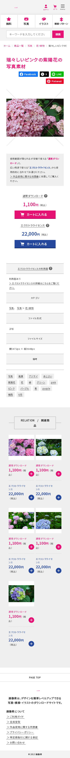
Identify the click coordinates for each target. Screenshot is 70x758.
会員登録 (15, 722)
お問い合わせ (17, 742)
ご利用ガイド (17, 716)
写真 (26, 24)
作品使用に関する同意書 (26, 176)
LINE (59, 74)
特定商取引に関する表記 (24, 737)
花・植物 (29, 308)
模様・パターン (61, 23)
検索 (58, 34)
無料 (9, 24)
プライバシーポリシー (22, 732)
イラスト (44, 24)
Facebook (30, 74)
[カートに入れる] (31, 474)
